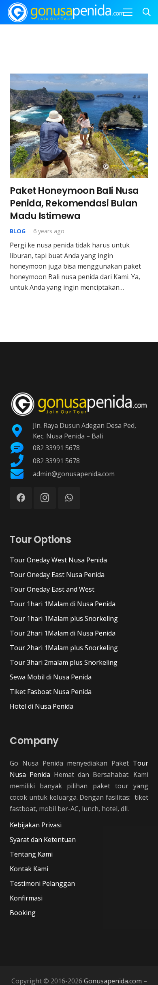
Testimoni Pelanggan (42, 883)
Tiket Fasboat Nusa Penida (51, 691)
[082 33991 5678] (21, 447)
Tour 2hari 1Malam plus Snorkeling (64, 647)
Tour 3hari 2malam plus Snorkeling (63, 662)
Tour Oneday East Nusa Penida (57, 574)
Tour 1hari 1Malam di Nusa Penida (62, 603)
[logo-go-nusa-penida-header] (65, 12)
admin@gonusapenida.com (74, 473)
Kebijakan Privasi (36, 824)
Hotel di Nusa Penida (41, 706)
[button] (127, 12)
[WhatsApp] (69, 498)
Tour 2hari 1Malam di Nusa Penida (62, 633)
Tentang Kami (31, 854)
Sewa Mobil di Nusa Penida (51, 677)
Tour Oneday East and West (52, 589)
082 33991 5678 (56, 447)
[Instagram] (45, 498)
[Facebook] (21, 498)
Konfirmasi (26, 898)
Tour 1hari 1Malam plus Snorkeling (64, 618)
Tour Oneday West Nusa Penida (58, 559)
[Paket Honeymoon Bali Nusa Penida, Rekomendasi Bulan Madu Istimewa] (79, 126)
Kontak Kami (29, 868)
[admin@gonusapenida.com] (21, 473)
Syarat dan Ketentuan (43, 839)
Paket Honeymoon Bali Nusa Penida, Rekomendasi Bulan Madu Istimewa (74, 203)
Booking (23, 912)
